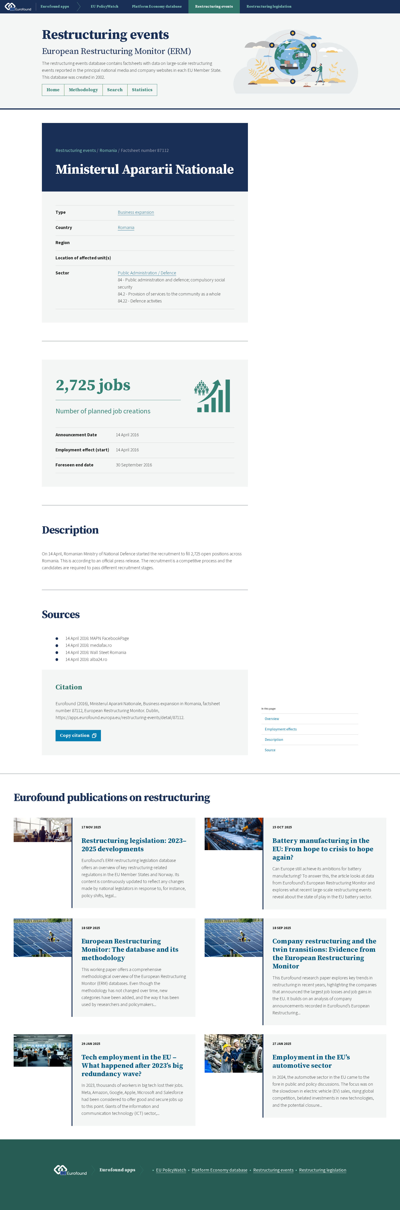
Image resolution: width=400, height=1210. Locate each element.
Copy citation (75, 736)
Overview (272, 719)
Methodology (83, 90)
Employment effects (281, 729)
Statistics (142, 90)
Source (270, 750)
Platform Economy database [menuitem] (157, 6)
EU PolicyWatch (171, 1170)
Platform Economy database (219, 1170)
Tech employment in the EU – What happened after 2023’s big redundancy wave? (132, 1065)
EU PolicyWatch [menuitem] (104, 6)
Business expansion (136, 212)
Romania (108, 150)
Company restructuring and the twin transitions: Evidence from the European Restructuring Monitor (324, 954)
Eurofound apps (117, 1170)
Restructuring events (76, 150)
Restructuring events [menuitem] (214, 6)
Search (115, 90)
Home (53, 90)
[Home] (295, 61)
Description (274, 739)
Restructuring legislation (322, 1170)
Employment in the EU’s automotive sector (311, 1061)
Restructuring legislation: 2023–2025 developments (133, 845)
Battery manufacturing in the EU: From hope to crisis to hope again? (322, 849)
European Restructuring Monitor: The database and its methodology (129, 949)
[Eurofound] (70, 1170)
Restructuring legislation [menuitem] (269, 6)
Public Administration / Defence (147, 273)
